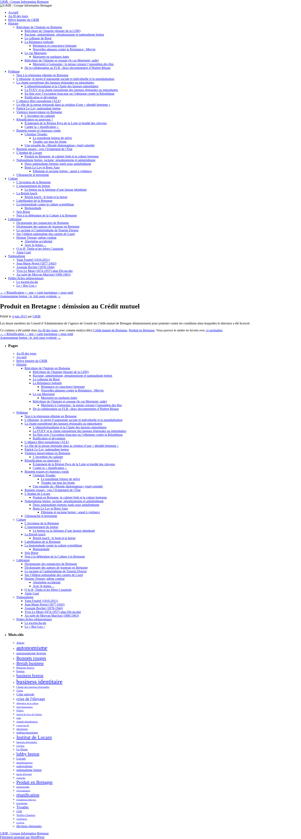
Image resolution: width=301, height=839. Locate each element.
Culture (13, 178)
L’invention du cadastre (40, 116)
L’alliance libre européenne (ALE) (38, 101)
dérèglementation (24, 707)
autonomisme (31, 648)
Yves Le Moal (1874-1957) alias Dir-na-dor (44, 271)
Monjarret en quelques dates (51, 56)
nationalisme (24, 766)
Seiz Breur (23, 211)
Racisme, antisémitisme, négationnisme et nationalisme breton (64, 34)
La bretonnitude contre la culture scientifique (45, 204)
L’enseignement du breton (33, 186)
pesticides (20, 778)
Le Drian (22, 749)
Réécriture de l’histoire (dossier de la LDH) (52, 31)
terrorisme (21, 803)
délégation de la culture (27, 703)
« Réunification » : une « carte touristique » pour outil (36, 292)
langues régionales (26, 742)
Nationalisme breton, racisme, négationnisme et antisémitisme (55, 160)
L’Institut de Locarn (29, 152)
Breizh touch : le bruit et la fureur (46, 197)
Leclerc (20, 745)
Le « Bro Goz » (26, 285)
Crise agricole (25, 694)
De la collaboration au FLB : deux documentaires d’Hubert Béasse (68, 68)
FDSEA (20, 711)
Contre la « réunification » (42, 127)
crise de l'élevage (30, 698)
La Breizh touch (26, 193)
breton (20, 671)
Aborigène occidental (38, 241)
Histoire (13, 23)
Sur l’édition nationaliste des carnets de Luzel (45, 234)
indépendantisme (27, 732)
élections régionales (29, 826)
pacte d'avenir (24, 774)
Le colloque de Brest (38, 38)
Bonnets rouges (31, 658)
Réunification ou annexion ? (34, 119)
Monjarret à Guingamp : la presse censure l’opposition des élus (73, 64)
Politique (14, 71)
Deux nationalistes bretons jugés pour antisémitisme (58, 164)
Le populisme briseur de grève (52, 138)
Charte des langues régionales (32, 686)
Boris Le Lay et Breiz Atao (42, 167)
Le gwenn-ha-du (27, 282)
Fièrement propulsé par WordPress (22, 837)
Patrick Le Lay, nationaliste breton (38, 108)
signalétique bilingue (26, 800)
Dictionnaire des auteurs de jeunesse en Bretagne (47, 226)
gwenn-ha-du (22, 725)
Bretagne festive (25, 667)
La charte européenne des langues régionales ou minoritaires (55, 82)
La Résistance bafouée (39, 42)
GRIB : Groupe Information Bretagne (24, 1)
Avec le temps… (35, 245)
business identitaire (39, 681)
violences (21, 818)
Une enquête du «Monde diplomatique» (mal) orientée (60, 145)
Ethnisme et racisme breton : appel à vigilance (62, 171)
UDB (19, 811)
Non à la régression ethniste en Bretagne (42, 75)
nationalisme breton (29, 770)
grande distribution (27, 721)
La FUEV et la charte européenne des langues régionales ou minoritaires (71, 90)
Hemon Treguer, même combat (36, 237)
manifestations (24, 762)
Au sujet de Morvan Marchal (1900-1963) (43, 274)
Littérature (15, 219)
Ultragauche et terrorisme (32, 175)
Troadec (22, 807)
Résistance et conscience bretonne (55, 45)
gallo (18, 718)
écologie (20, 823)
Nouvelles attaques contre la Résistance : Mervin (64, 49)
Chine (19, 690)
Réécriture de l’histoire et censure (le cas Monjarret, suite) (62, 60)
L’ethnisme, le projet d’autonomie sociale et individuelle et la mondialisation (65, 79)
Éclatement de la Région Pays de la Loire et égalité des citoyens (66, 123)
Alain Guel (23, 252)
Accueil (13, 12)
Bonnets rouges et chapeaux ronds (38, 130)
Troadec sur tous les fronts (50, 141)
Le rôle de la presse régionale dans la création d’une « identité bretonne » (63, 104)
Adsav (20, 642)
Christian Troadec (36, 134)
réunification (27, 794)
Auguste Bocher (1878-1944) (35, 267)
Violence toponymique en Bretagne (39, 112)
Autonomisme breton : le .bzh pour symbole (30, 296)
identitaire (22, 729)
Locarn (21, 758)
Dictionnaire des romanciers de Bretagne (42, 223)
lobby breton (27, 753)
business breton (29, 675)
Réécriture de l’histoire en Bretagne (39, 27)
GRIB (37, 316)
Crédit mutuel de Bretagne (110, 330)
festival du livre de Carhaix (29, 714)
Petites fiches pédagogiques (26, 278)
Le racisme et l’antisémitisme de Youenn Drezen (47, 230)
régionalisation (23, 791)
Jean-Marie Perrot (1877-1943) (36, 263)
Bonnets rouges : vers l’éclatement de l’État (44, 149)
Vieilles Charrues (25, 815)
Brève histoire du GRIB (23, 20)
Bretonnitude (33, 208)
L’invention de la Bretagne (33, 182)
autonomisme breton (31, 653)
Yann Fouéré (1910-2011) (33, 259)
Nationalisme (16, 256)
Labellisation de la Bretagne (34, 200)
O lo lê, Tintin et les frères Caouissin (39, 248)
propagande (22, 786)
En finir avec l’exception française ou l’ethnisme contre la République (69, 93)
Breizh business (30, 663)
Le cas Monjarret (35, 53)
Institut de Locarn (34, 737)
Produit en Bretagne (142, 330)
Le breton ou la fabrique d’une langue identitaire (56, 189)
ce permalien (214, 330)
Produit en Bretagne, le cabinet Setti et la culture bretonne (62, 156)
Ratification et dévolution (41, 97)
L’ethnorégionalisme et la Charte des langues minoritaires (61, 86)
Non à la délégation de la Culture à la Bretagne (46, 215)
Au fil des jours (18, 16)
